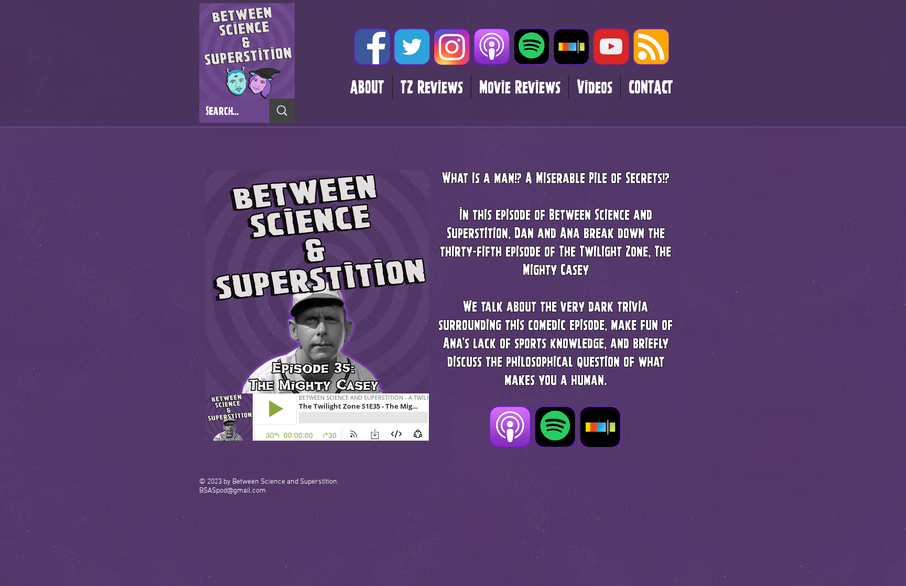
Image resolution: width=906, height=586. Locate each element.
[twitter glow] (412, 46)
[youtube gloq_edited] (611, 46)
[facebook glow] (372, 46)
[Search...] (282, 111)
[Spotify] (531, 46)
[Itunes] (491, 46)
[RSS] (651, 46)
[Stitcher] (571, 46)
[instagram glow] (452, 46)
